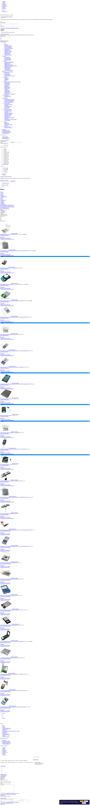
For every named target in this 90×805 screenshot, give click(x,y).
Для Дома (4, 730)
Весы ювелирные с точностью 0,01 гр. (7, 205)
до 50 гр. (6, 160)
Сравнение (8, 238)
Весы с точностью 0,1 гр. (4, 208)
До (11, 142)
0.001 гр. (1, 199)
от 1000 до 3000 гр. (3, 196)
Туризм (3, 735)
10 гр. (5, 172)
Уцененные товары (5, 133)
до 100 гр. (6, 151)
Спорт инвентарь (5, 733)
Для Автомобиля (5, 729)
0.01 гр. (1, 191)
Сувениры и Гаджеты (6, 734)
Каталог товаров (3, 41)
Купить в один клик (12, 794)
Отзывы (3, 2)
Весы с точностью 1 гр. (4, 207)
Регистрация (4, 11)
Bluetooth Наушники (8, 112)
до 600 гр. (6, 163)
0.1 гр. (1, 193)
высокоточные (3, 200)
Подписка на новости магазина (6, 176)
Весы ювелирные (5, 138)
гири (1, 198)
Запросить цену (10, 803)
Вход (3, 10)
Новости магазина (4, 180)
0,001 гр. (6, 167)
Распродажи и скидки (6, 131)
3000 (5, 149)
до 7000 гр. (2, 203)
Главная (3, 1)
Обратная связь (3, 774)
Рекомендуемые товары (6, 132)
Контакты (4, 8)
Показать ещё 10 (5, 164)
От (0, 142)
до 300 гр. (6, 158)
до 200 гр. (2, 194)
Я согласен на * (10, 793)
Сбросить (4, 174)
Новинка (6, 145)
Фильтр (1, 209)
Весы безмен (4, 136)
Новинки (4, 129)
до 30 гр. (6, 157)
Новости (4, 6)
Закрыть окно (2, 35)
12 (7, 136)
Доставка (4, 751)
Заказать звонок (9, 16)
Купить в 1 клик (3, 238)
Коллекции (4, 4)
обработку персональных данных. (13, 28)
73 (9, 138)
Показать (4, 173)
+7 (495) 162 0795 (3, 775)
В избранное (2, 239)
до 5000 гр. (6, 162)
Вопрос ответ (4, 752)
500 (5, 150)
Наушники (4, 732)
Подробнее (2, 237)
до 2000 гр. (6, 156)
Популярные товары (6, 130)
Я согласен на (10, 28)
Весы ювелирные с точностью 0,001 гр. (7, 206)
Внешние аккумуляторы (6, 728)
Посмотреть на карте (29, 762)
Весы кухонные (5, 137)
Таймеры (6, 78)
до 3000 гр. (6, 159)
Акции (3, 3)
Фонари (3, 727)
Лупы (3, 725)
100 (5, 148)
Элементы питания (5, 736)
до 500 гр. (6, 161)
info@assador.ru (35, 759)
